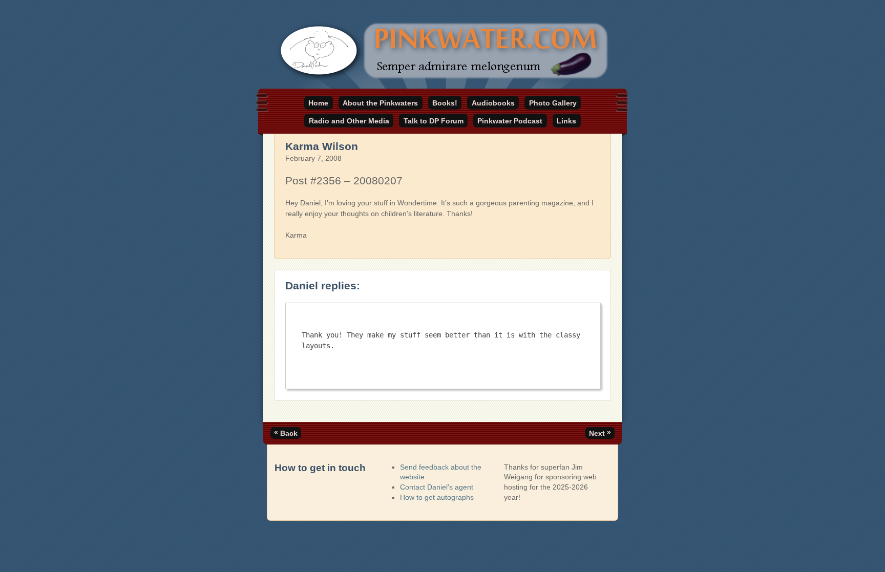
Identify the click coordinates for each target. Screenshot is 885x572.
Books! (444, 103)
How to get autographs (437, 497)
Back (286, 432)
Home (318, 103)
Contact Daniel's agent (436, 487)
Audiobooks (493, 103)
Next (600, 432)
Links (566, 121)
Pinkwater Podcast (509, 121)
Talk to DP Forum (433, 121)
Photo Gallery (553, 103)
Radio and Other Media (349, 121)
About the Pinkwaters (380, 103)
